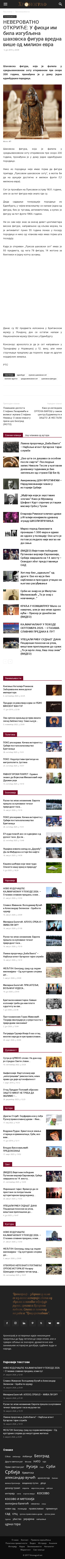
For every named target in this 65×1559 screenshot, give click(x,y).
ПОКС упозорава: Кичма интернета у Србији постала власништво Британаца (22, 745)
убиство (17, 1519)
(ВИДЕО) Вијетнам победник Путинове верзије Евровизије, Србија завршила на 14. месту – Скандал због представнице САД (41, 558)
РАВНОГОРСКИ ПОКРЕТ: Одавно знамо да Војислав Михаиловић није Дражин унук (22, 777)
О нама (15, 1540)
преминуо (51, 1508)
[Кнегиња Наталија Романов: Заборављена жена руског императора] (54, 690)
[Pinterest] (21, 57)
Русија (32, 1466)
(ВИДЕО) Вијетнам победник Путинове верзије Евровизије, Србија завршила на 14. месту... (22, 1175)
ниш (44, 1503)
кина (19, 1493)
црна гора (13, 1524)
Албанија (16, 1456)
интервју (10, 1493)
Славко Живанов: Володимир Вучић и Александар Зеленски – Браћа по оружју (22, 908)
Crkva (7, 1456)
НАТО (36, 1461)
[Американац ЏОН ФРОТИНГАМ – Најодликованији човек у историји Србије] (11, 484)
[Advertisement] (32, 293)
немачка (35, 1503)
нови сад (10, 1508)
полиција (22, 1508)
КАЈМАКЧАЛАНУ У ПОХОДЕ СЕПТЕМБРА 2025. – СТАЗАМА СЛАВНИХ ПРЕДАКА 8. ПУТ (40, 628)
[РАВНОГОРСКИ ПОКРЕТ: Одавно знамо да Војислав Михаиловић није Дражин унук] (54, 778)
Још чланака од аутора (37, 435)
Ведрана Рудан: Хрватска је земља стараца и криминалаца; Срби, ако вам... (22, 1134)
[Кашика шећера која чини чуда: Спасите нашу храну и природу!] (54, 867)
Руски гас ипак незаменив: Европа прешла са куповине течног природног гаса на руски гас (32, 1406)
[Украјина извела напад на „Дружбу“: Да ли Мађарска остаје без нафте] (54, 852)
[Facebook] (6, 57)
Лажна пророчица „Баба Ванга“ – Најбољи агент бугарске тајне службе (41, 447)
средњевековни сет (29, 378)
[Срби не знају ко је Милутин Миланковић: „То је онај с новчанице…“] (11, 594)
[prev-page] (5, 662)
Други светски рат (14, 1461)
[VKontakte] (49, 1323)
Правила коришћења (41, 1540)
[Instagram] (15, 1323)
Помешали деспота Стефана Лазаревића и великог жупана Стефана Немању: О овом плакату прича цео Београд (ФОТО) (17, 416)
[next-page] (10, 662)
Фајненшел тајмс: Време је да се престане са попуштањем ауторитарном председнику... (20, 1192)
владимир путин (30, 1483)
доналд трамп (12, 1488)
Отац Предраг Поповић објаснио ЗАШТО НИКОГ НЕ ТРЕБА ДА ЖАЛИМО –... (20, 1092)
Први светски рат (14, 1466)
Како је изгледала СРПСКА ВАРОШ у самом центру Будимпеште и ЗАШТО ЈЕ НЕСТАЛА (48, 413)
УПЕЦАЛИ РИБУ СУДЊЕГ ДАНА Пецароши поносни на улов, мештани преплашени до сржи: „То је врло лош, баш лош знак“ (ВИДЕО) (41, 646)
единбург (21, 375)
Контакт (24, 1540)
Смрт (42, 1467)
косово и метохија (19, 1498)
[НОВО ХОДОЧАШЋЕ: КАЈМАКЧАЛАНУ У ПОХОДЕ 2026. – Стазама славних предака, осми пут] (54, 892)
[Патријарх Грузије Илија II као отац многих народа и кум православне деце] (54, 1037)
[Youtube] (58, 1323)
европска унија (37, 1488)
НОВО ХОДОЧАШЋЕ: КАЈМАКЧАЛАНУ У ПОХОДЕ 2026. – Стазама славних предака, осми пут (31, 1369)
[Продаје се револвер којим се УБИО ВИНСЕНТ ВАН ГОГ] (54, 706)
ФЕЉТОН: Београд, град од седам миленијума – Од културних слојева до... (22, 971)
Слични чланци (13, 435)
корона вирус (29, 1494)
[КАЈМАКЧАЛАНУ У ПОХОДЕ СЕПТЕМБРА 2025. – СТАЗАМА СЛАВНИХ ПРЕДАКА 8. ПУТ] (11, 628)
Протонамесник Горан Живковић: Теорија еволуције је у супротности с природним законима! (23, 1020)
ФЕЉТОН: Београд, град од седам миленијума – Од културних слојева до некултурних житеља (30, 1432)
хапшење (41, 1519)
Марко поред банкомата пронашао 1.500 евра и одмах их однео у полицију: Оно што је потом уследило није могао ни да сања (41, 536)
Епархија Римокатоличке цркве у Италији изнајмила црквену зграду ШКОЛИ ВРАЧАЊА (41, 517)
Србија (12, 1472)
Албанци (27, 1456)
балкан (55, 1478)
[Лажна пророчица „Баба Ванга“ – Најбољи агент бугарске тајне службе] (11, 447)
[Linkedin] (24, 1323)
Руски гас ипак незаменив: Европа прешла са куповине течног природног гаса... (21, 803)
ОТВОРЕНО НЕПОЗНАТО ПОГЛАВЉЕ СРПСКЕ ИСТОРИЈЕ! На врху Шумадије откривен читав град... (22, 1268)
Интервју (12, 1546)
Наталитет (49, 1546)
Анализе (53, 1543)
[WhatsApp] (28, 57)
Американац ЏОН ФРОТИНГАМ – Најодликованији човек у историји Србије (41, 484)
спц (15, 1513)
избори (49, 1488)
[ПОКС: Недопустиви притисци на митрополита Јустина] (54, 763)
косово (43, 1493)
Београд (41, 1455)
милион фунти (11, 378)
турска (8, 1519)
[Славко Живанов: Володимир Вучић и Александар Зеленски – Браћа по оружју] (54, 909)
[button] (5, 4)
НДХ (44, 1461)
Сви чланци (38, 1549)
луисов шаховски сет (38, 375)
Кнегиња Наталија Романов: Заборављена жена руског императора (18, 689)
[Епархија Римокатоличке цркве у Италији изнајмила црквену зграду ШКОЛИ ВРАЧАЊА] (11, 517)
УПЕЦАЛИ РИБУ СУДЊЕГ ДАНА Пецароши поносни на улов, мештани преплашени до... (20, 1208)
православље (36, 1508)
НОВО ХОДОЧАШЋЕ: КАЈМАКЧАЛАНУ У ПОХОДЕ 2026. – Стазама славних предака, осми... (22, 891)
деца (43, 1483)
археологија (44, 1478)
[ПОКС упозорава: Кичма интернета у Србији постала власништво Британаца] (54, 746)
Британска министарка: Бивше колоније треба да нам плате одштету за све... (19, 1003)
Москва (28, 1461)
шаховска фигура (48, 378)
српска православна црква (31, 1514)
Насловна (7, 11)
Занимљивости (22, 11)
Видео (33, 1543)
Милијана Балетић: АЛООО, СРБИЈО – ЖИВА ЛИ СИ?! (30, 1394)
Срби (50, 1466)
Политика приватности (16, 1543)
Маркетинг (26, 1549)
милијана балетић (17, 1503)
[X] (13, 57)
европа (25, 1488)
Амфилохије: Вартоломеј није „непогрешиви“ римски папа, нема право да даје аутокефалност (21, 1076)
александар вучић (20, 1477)
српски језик (49, 1514)
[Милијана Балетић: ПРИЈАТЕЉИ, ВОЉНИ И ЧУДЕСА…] (54, 989)
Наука (22, 1546)
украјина (29, 1519)
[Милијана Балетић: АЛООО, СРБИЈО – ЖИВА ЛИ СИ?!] (54, 925)
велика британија (12, 1483)
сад (7, 1513)
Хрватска (28, 1472)
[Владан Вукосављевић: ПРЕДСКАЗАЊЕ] (54, 1151)
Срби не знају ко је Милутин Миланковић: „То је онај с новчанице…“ (38, 594)
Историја (42, 1543)
